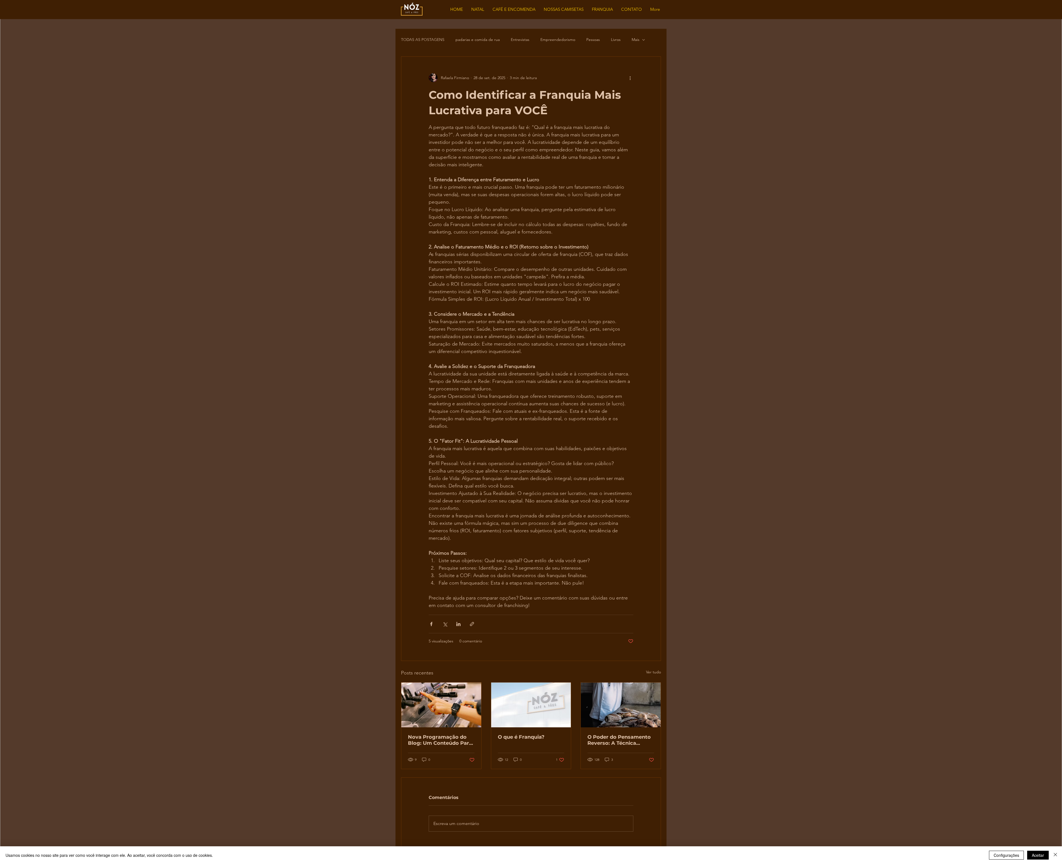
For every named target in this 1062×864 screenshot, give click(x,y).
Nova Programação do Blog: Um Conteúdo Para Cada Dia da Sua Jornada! (440, 740)
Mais (635, 39)
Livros (616, 39)
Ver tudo (653, 672)
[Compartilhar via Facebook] (431, 624)
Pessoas (593, 39)
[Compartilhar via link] (472, 624)
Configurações (1006, 855)
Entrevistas (520, 39)
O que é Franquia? (521, 737)
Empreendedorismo (557, 39)
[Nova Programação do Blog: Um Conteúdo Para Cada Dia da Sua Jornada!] (441, 705)
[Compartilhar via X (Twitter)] (444, 624)
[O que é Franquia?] (531, 705)
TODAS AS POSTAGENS (422, 39)
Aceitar (1038, 855)
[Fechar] (1055, 855)
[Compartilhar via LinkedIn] (458, 624)
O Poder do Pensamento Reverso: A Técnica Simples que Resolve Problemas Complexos (619, 740)
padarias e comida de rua (477, 39)
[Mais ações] (630, 77)
